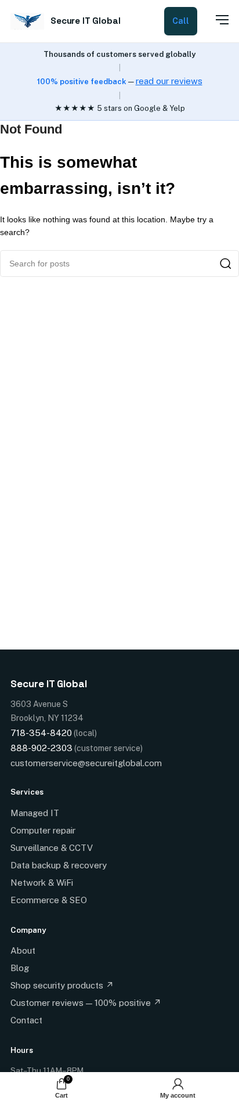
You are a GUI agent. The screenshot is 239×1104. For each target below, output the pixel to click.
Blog (19, 968)
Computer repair (42, 830)
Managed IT (34, 813)
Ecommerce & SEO (48, 900)
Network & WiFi (41, 882)
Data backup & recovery (58, 865)
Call (180, 21)
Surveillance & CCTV (51, 848)
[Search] (225, 263)
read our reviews (169, 81)
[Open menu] (216, 20)
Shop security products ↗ (62, 985)
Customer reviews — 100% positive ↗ (85, 1003)
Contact (26, 1020)
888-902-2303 (41, 748)
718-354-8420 (41, 733)
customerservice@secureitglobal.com (86, 763)
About (22, 950)
